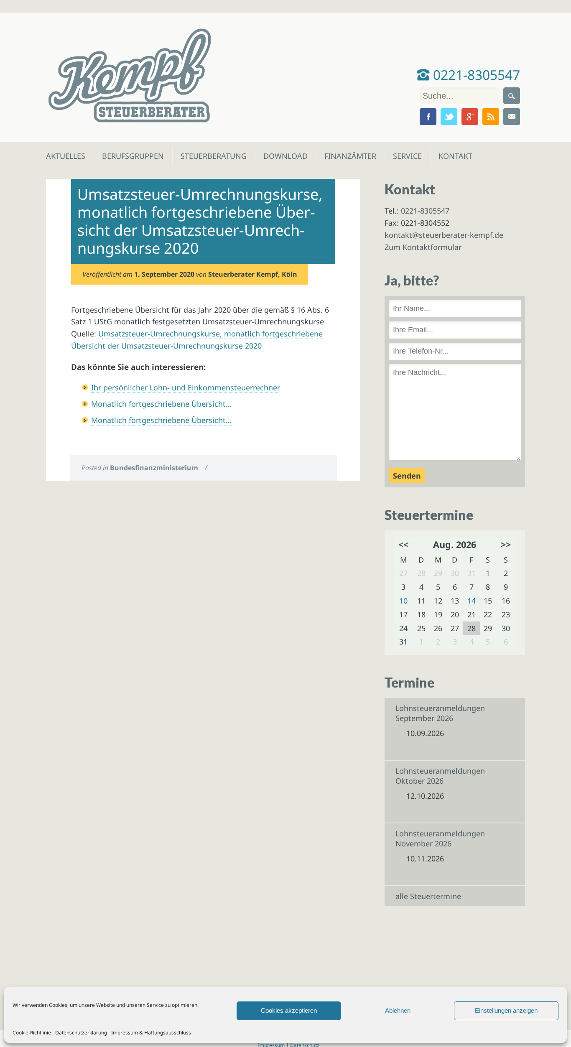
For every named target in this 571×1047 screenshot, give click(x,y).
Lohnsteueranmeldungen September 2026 (440, 713)
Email (511, 116)
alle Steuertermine (428, 896)
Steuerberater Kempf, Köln (252, 274)
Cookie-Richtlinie (32, 1032)
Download (283, 156)
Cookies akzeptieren (289, 1010)
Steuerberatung (209, 156)
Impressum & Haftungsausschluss (151, 1032)
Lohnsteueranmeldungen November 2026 (440, 838)
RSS (490, 116)
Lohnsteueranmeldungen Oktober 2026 (440, 776)
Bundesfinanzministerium (154, 467)
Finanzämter (347, 156)
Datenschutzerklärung (81, 1032)
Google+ (469, 116)
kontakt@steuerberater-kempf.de (444, 235)
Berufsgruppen (129, 156)
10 (403, 601)
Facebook (428, 116)
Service (407, 156)
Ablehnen (397, 1010)
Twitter (449, 116)
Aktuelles (65, 156)
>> (506, 544)
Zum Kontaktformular (423, 247)
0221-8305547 (475, 75)
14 (471, 601)
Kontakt (454, 156)
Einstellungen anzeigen (506, 1010)
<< (403, 544)
